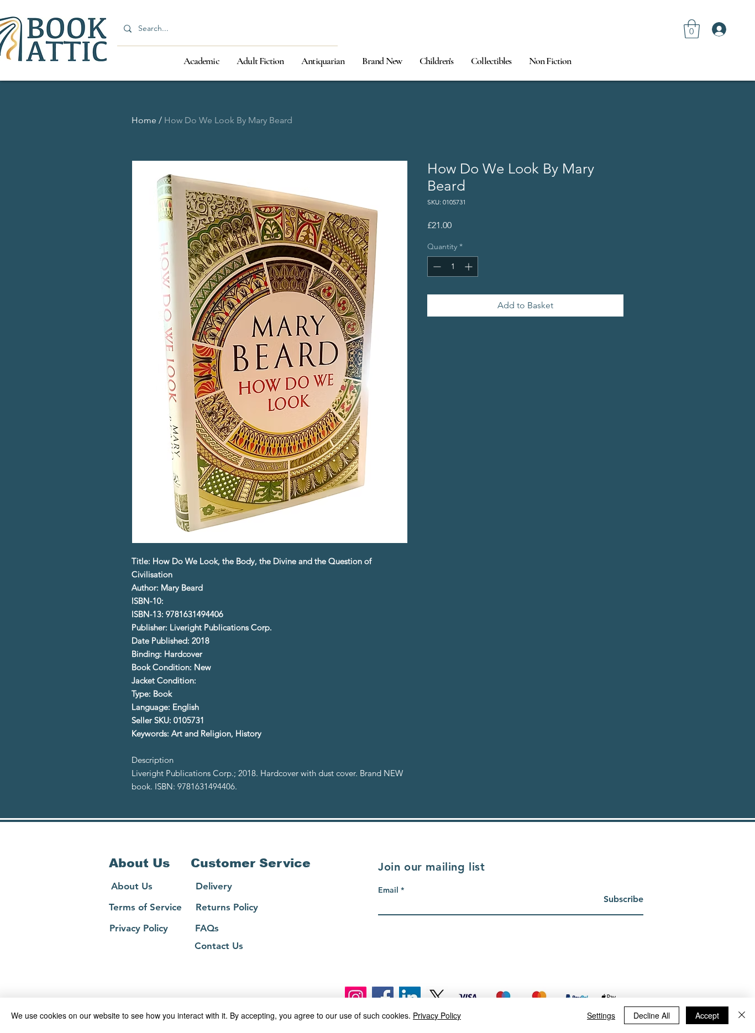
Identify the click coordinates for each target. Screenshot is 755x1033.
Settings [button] (601, 1015)
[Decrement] (436, 266)
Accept (707, 1015)
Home (144, 120)
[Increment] (469, 266)
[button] (692, 29)
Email (388, 890)
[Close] (741, 1015)
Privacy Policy (437, 1015)
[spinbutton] (453, 266)
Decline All (651, 1015)
